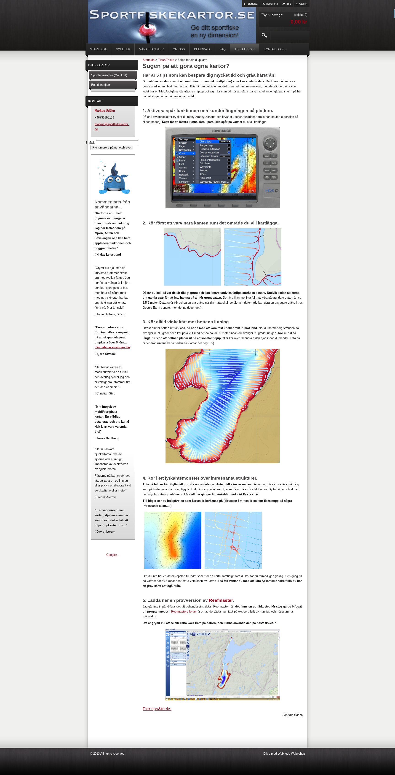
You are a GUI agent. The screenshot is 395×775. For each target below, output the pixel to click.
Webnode (284, 753)
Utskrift (303, 3)
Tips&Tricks (166, 60)
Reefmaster (221, 600)
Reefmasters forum (184, 611)
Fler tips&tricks (157, 708)
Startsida (149, 60)
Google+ (111, 554)
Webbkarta (272, 3)
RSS (288, 3)
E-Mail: (90, 142)
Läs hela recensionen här (112, 347)
